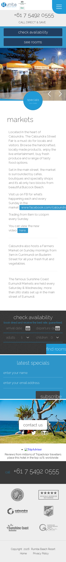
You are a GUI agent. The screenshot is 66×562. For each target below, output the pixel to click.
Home (23, 553)
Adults (10, 337)
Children (42, 337)
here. (22, 230)
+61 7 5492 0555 (34, 18)
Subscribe (50, 396)
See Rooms (33, 42)
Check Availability (33, 32)
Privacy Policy (41, 553)
